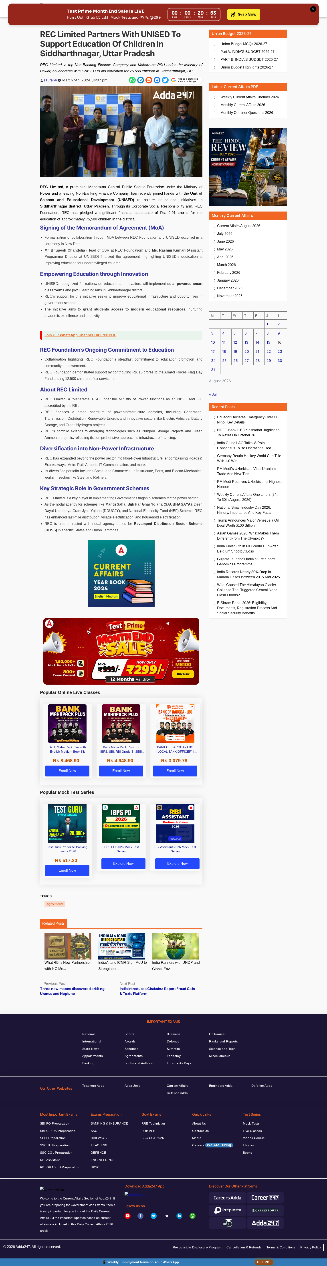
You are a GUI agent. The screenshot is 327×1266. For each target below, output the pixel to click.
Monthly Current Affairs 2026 (242, 105)
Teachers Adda (93, 1085)
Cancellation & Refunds (243, 1247)
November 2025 (229, 296)
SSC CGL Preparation (56, 1152)
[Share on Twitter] (165, 80)
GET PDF (264, 1262)
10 (213, 342)
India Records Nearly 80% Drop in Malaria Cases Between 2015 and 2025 (248, 574)
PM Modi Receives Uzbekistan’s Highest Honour (249, 484)
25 (224, 360)
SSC (94, 1131)
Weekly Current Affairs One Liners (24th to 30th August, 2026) (248, 497)
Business (173, 1034)
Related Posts (53, 923)
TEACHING (99, 1145)
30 (280, 360)
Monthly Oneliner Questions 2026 (246, 113)
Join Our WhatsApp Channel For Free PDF (80, 335)
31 (213, 369)
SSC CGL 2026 (152, 1138)
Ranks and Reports (223, 1041)
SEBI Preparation (53, 1138)
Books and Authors (139, 1063)
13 (246, 342)
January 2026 (228, 280)
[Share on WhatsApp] (132, 80)
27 (246, 360)
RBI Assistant (50, 1160)
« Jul (213, 394)
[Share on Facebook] (157, 80)
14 (257, 342)
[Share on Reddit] (148, 80)
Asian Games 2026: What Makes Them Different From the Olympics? (248, 535)
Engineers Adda (221, 1085)
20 (246, 351)
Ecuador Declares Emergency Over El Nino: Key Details (247, 419)
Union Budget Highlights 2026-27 (246, 67)
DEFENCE (98, 1152)
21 (257, 351)
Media (196, 1138)
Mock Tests (251, 1123)
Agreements (55, 904)
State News (90, 1048)
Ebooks (248, 1145)
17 (213, 351)
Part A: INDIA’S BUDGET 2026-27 (247, 52)
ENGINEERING (102, 1160)
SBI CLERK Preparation (57, 1131)
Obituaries (216, 1034)
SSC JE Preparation (55, 1145)
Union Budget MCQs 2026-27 (243, 44)
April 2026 (225, 257)
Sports (129, 1034)
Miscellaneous (219, 1056)
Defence (173, 1041)
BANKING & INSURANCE (109, 1123)
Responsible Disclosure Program (197, 1247)
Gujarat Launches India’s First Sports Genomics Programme (246, 561)
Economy (174, 1056)
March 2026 (226, 265)
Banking (88, 1063)
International (91, 1041)
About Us (199, 1123)
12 (235, 342)
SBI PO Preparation (54, 1123)
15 (268, 342)
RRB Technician (153, 1123)
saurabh (50, 80)
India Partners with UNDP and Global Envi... (176, 966)
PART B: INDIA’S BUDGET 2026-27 (249, 59)
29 (268, 360)
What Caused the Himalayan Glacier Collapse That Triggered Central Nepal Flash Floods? (247, 590)
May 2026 (225, 249)
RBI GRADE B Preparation (59, 1167)
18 (224, 351)
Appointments (92, 1056)
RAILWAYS (99, 1138)
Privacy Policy (310, 1247)
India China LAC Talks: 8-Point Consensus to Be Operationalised (244, 445)
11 (223, 342)
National (88, 1034)
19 (235, 351)
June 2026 (225, 241)
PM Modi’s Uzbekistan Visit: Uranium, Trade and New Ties (247, 471)
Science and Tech (222, 1048)
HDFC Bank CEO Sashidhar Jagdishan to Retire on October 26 (248, 432)
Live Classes (252, 1131)
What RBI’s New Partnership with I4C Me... (67, 966)
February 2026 (228, 272)
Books (247, 1152)
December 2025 (229, 288)
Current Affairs (177, 1085)
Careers (211, 1145)
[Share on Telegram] (140, 80)
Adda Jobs (132, 1085)
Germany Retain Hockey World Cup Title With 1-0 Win (249, 458)
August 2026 (238, 226)
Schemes (131, 1048)
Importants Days (179, 1063)
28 (257, 360)
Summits (173, 1048)
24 (213, 360)
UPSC (95, 1167)
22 (268, 351)
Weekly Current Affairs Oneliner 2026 (249, 97)
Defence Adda (177, 1093)
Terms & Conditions (281, 1247)
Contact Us (200, 1131)
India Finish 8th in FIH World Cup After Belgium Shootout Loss (247, 548)
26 (235, 360)
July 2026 (224, 234)
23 (280, 351)
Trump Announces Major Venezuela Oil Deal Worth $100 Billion (248, 522)
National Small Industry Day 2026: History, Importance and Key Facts (244, 510)
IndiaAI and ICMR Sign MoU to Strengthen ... (122, 966)
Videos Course (254, 1138)
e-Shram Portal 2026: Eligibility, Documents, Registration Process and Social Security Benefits (247, 608)
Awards (130, 1041)
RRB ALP (148, 1131)
